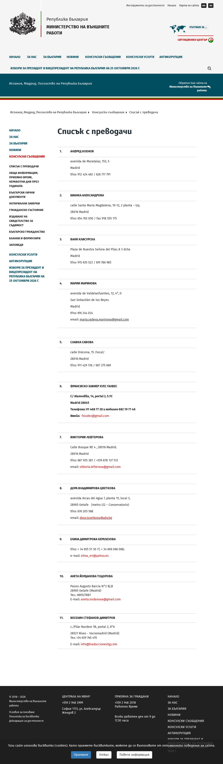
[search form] (209, 68)
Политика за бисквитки (24, 716)
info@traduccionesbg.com (99, 644)
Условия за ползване (22, 712)
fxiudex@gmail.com (95, 416)
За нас (32, 57)
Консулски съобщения (103, 57)
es (210, 5)
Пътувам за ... (198, 27)
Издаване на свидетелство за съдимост (21, 221)
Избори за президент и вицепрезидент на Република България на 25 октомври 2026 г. (75, 68)
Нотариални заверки (24, 203)
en (203, 5)
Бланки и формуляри (25, 238)
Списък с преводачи (24, 166)
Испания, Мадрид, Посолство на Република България (48, 112)
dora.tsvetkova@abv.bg (96, 518)
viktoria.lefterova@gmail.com (100, 467)
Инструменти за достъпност (145, 5)
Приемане (81, 755)
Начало (171, 5)
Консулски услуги (140, 57)
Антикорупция (170, 57)
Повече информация (134, 755)
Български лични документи (22, 195)
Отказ (104, 755)
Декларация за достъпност (26, 720)
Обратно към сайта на (193, 83)
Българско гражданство (27, 231)
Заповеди (16, 244)
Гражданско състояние (26, 210)
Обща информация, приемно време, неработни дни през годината (24, 179)
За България (52, 57)
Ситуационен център (192, 39)
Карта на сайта (189, 5)
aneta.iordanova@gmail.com (101, 599)
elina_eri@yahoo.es (95, 556)
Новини (73, 57)
